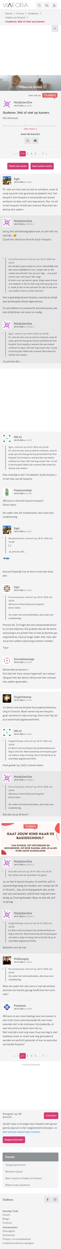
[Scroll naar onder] (55, 28)
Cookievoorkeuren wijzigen (18, 1243)
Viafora (8, 1199)
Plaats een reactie (18, 166)
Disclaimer (9, 1235)
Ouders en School (15, 17)
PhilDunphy (21, 959)
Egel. (17, 179)
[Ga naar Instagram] (55, 1199)
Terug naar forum (15, 1164)
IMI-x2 (18, 437)
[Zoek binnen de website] (39, 5)
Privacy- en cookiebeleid (16, 1239)
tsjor (17, 587)
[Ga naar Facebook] (47, 1199)
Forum (20, 13)
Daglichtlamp (22, 697)
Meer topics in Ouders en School (23, 1178)
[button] (30, 129)
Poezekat (20, 1005)
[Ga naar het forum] (46, 5)
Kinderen (33, 13)
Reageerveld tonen (14, 1139)
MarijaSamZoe (23, 102)
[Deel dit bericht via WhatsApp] (27, 140)
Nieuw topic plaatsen (17, 1185)
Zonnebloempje (24, 659)
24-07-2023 (18, 105)
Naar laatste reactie (42, 166)
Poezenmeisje (23, 490)
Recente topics (14, 1171)
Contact (7, 1222)
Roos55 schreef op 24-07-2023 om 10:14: (30, 871)
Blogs (6, 1218)
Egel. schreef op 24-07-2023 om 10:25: (28, 333)
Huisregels (9, 1231)
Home (8, 13)
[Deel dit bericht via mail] (35, 140)
